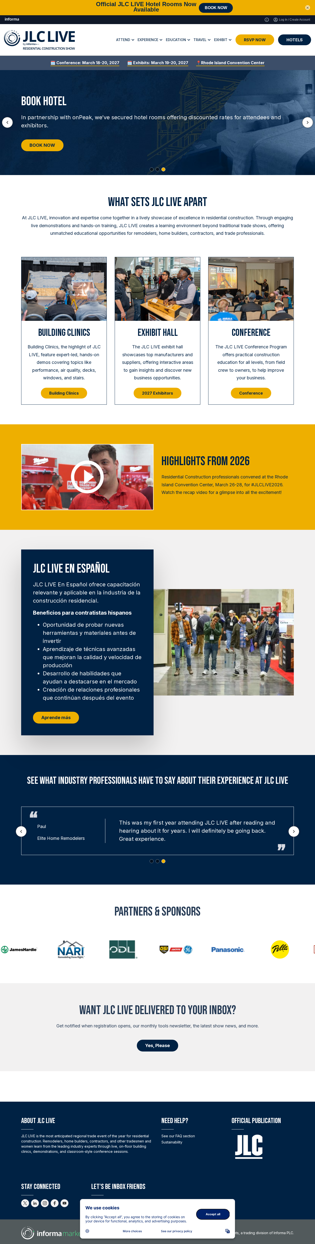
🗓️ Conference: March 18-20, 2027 (84, 62)
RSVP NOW (255, 39)
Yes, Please (157, 1045)
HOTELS (294, 39)
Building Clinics (64, 393)
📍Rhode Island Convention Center (230, 62)
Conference (251, 393)
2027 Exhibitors (157, 393)
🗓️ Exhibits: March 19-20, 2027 (157, 62)
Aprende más (56, 717)
